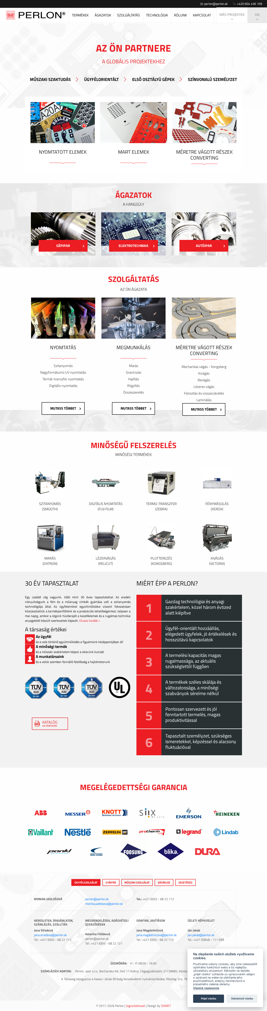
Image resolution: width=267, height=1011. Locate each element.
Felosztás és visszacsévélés (204, 393)
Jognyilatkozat (135, 1005)
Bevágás (204, 380)
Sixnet (166, 1005)
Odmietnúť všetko (242, 998)
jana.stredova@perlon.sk (50, 935)
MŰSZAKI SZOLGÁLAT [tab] (137, 882)
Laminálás (203, 400)
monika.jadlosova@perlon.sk (104, 903)
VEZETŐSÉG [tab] (185, 882)
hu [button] (257, 14)
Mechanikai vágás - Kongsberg (204, 367)
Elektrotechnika (133, 245)
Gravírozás (133, 372)
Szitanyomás (63, 366)
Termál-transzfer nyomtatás (63, 379)
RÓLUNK (180, 15)
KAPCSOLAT (202, 15)
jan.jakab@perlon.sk (201, 935)
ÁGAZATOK (103, 15)
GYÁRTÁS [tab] (111, 882)
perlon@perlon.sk (216, 3)
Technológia (157, 15)
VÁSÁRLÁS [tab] (164, 882)
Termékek (80, 15)
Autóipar (204, 245)
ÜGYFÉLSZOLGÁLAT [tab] (85, 882)
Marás (133, 366)
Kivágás (204, 373)
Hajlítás (133, 379)
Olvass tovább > (89, 620)
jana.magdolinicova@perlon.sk (156, 935)
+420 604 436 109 (249, 3)
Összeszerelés (133, 392)
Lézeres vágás (204, 387)
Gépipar (63, 245)
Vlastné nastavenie (206, 988)
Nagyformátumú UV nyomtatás (63, 372)
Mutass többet (63, 408)
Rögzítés (133, 386)
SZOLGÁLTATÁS (128, 15)
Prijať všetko (208, 998)
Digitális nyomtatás (63, 386)
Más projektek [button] (232, 14)
